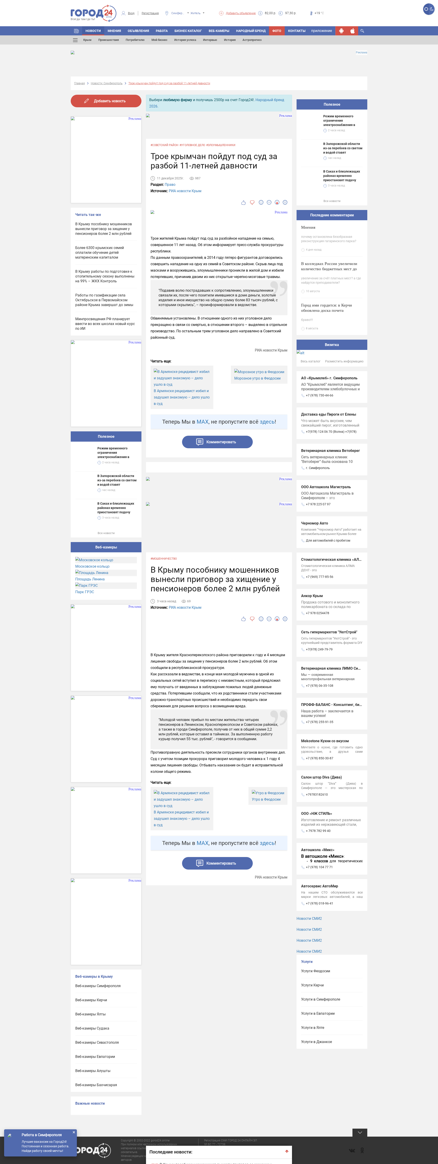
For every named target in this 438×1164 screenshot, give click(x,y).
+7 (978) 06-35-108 (319, 685)
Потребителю (135, 40)
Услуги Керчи (312, 985)
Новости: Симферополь (107, 83)
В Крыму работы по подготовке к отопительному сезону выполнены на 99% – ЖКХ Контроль (104, 276)
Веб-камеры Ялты (90, 1014)
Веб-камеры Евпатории (95, 1056)
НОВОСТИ (93, 31)
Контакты (296, 31)
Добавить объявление (241, 13)
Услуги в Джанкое (316, 1042)
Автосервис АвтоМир (319, 886)
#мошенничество (164, 558)
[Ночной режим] (432, 9)
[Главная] (76, 30)
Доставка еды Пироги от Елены (328, 414)
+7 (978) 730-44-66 (319, 395)
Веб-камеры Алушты (92, 1071)
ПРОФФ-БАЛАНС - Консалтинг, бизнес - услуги (341, 705)
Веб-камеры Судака (92, 1028)
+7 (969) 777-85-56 (319, 577)
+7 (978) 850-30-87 (319, 758)
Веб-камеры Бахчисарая (96, 1085)
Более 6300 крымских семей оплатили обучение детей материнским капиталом (99, 253)
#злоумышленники (220, 145)
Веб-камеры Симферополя (98, 986)
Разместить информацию (344, 361)
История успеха (185, 40)
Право (170, 184)
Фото (276, 31)
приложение (321, 31)
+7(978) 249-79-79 (319, 649)
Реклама (361, 52)
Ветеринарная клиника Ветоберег (330, 450)
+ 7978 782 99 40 (318, 831)
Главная (79, 83)
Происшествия (108, 40)
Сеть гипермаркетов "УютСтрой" (329, 632)
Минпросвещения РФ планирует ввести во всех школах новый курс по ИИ (105, 324)
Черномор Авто (314, 523)
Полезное (106, 436)
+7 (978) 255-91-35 (319, 722)
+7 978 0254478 (317, 613)
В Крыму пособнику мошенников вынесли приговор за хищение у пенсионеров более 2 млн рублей (103, 229)
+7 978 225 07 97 (318, 504)
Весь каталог (311, 361)
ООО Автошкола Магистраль (326, 487)
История (230, 40)
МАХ (203, 422)
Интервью (210, 40)
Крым (87, 40)
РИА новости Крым (185, 191)
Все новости (106, 533)
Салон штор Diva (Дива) (321, 777)
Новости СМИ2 (309, 918)
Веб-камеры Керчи (91, 1000)
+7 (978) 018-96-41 (319, 903)
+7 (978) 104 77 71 (319, 867)
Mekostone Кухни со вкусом (325, 741)
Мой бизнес (159, 40)
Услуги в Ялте (312, 1027)
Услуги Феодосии (315, 971)
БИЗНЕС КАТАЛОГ (188, 31)
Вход (131, 13)
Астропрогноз (252, 40)
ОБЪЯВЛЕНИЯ (138, 31)
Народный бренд (251, 31)
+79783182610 (317, 794)
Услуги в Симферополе (320, 999)
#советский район (164, 145)
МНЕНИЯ (114, 31)
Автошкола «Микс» (317, 850)
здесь (267, 422)
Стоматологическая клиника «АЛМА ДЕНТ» (339, 559)
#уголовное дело (192, 145)
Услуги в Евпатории (318, 1013)
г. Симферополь (318, 468)
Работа (162, 31)
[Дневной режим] (426, 9)
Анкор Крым (312, 596)
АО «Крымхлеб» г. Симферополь (329, 378)
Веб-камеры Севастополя (97, 1042)
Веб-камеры (219, 31)
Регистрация (150, 13)
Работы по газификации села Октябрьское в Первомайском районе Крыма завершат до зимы (104, 300)
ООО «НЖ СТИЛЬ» (316, 813)
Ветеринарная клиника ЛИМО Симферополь (339, 668)
